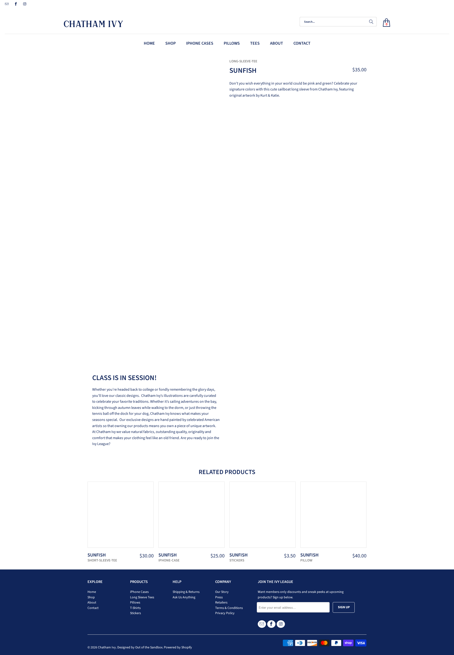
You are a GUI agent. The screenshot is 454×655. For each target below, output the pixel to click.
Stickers (135, 613)
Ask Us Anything (184, 597)
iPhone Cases (139, 592)
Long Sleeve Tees (142, 597)
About (91, 602)
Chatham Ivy (107, 647)
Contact (93, 608)
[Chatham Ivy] (163, 22)
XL (268, 136)
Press (219, 597)
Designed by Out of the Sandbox (139, 647)
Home (91, 592)
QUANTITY (238, 151)
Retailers (221, 602)
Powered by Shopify (178, 647)
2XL (281, 136)
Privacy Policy (225, 613)
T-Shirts (135, 608)
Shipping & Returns (186, 592)
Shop (91, 597)
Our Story (222, 592)
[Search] (371, 22)
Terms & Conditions (229, 608)
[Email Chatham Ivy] (6, 5)
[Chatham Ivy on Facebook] (15, 5)
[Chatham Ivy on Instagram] (24, 5)
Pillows (135, 602)
